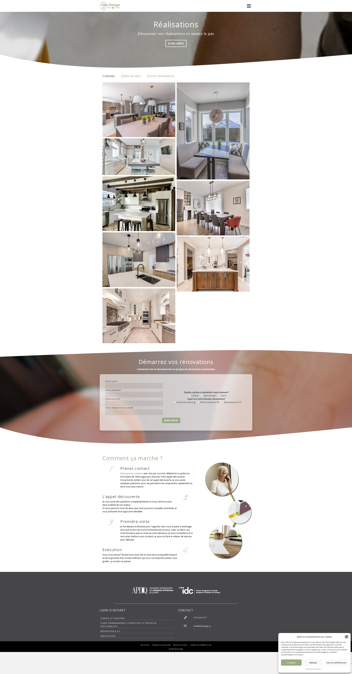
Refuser (313, 662)
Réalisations (108, 636)
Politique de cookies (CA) (161, 645)
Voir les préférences (336, 662)
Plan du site (145, 645)
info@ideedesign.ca (202, 626)
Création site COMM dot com (200, 645)
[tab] (109, 76)
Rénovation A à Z (110, 631)
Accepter (291, 662)
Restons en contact (180, 645)
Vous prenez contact (131, 473)
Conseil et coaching (112, 618)
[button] (346, 636)
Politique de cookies (313, 669)
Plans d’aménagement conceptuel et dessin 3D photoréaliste (128, 625)
